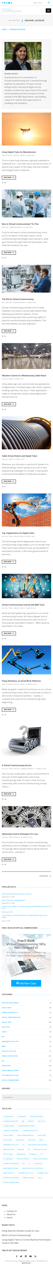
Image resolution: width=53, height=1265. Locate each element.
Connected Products (10, 1012)
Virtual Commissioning (11, 1182)
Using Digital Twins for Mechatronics (19, 152)
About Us (11, 1214)
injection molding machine (37, 1145)
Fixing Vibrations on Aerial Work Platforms (21, 681)
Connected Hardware (10, 1131)
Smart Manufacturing (10, 1070)
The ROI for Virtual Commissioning (18, 299)
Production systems (10, 1056)
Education (6, 1027)
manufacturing (8, 1149)
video (40, 1178)
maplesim (21, 1149)
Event (41, 1140)
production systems (40, 1159)
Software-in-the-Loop (10, 1075)
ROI (3, 302)
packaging (32, 1154)
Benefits (31, 1121)
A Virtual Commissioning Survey (16, 765)
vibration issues (28, 1178)
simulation (18, 536)
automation (22, 1116)
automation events (36, 1116)
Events (16, 837)
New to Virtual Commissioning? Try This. (20, 224)
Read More (8, 177)
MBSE (4, 1046)
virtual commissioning (12, 227)
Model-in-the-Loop (9, 1051)
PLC (41, 1154)
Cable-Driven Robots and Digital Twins (19, 456)
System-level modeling (11, 1178)
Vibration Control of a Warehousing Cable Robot (24, 375)
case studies (7, 155)
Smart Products (9, 1173)
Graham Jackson (11, 74)
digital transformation (25, 1135)
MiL (29, 1149)
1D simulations (8, 1116)
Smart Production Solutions (32, 1168)
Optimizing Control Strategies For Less (20, 834)
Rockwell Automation (11, 1163)
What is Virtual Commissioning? (13, 900)
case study (41, 1121)
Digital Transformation (11, 1017)
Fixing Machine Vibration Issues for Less (16, 894)
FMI (3, 1037)
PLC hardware (8, 1159)
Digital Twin (18, 155)
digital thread (8, 1135)
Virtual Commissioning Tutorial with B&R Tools (23, 605)
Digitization (20, 1140)
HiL (23, 1145)
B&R (23, 1121)
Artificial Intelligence (10, 1003)
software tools (42, 1173)
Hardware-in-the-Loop (10, 1041)
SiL (29, 1163)
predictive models (23, 1159)
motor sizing (8, 1154)
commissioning (8, 1126)
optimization (21, 1154)
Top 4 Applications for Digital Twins (18, 533)
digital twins (7, 1140)
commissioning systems (26, 1126)
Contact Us (12, 1211)
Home (9, 1217)
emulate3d (31, 1140)
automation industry (10, 1121)
